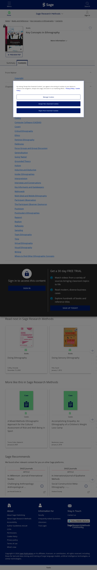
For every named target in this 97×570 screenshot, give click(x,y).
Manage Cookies (48, 97)
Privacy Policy (70, 88)
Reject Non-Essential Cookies (48, 111)
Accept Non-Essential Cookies (49, 104)
